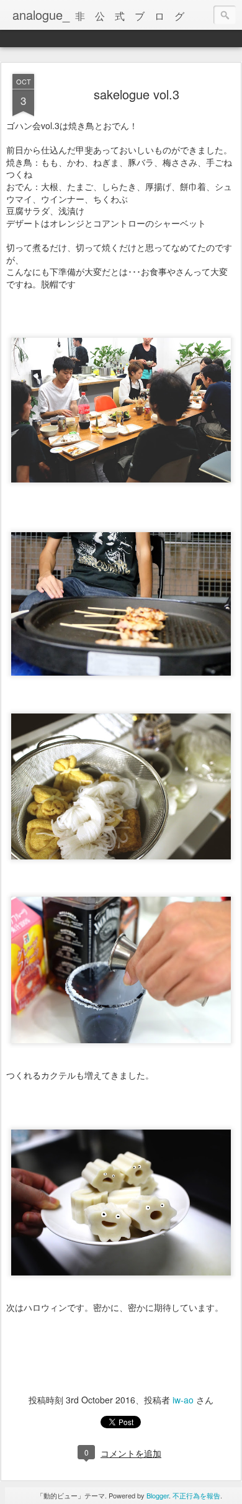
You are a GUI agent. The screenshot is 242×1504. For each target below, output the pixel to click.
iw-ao (183, 1399)
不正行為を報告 (196, 1495)
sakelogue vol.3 (136, 94)
